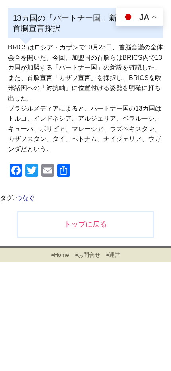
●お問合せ (87, 255)
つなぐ (25, 198)
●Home (60, 255)
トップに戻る (85, 224)
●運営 (113, 255)
